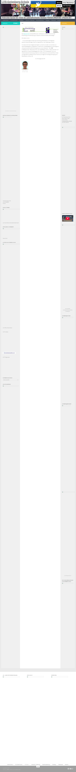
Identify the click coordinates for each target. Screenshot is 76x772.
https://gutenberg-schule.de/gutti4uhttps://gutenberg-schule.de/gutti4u (67, 310)
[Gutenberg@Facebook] (14, 23)
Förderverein (53, 20)
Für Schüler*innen (13, 20)
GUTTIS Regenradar (6, 357)
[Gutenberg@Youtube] (16, 23)
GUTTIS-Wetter (5, 331)
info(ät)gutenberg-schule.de (67, 121)
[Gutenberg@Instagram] (17, 23)
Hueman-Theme (17, 769)
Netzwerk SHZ (27, 33)
